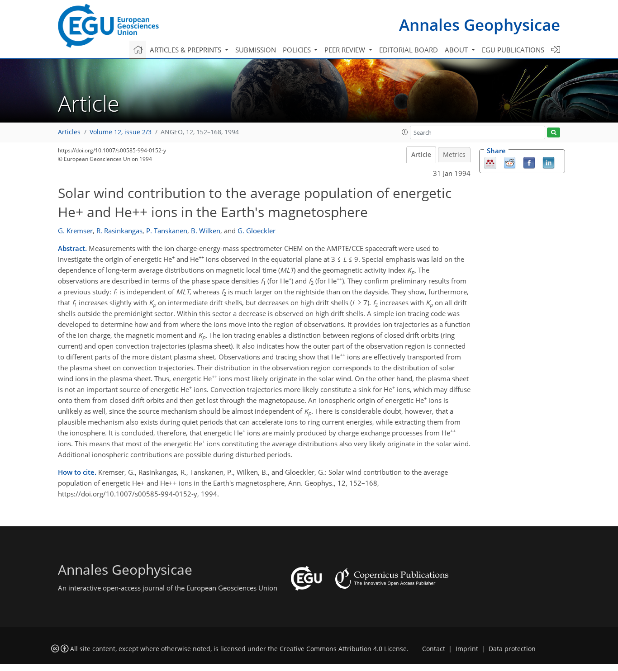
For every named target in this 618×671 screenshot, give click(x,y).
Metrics (454, 155)
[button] (405, 132)
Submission (255, 49)
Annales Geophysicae (479, 24)
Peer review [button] (345, 49)
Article (421, 155)
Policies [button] (298, 49)
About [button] (457, 49)
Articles (69, 132)
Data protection (512, 649)
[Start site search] (553, 133)
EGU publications (513, 49)
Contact (433, 649)
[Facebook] (529, 162)
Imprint (467, 649)
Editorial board (408, 49)
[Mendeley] (490, 162)
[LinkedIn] (548, 162)
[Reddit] (510, 162)
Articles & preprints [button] (186, 49)
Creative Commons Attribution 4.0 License (343, 649)
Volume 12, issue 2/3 (121, 132)
